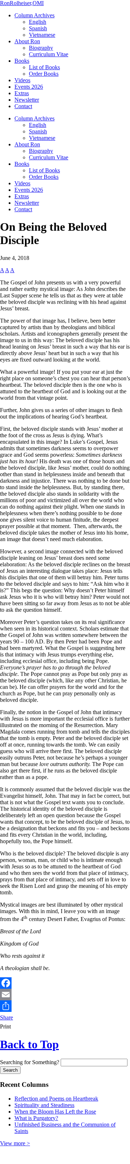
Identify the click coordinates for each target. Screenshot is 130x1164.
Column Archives (34, 15)
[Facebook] (65, 983)
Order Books (43, 74)
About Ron (27, 41)
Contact (23, 106)
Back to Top (29, 1044)
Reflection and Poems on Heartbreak (56, 1099)
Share (6, 1017)
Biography (41, 48)
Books (21, 61)
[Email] (65, 994)
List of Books (44, 67)
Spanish (38, 28)
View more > (15, 1143)
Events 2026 (28, 87)
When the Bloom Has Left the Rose (55, 1111)
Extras (21, 93)
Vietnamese (42, 35)
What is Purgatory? (36, 1118)
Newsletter (26, 100)
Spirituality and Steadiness (44, 1105)
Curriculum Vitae (48, 54)
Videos (22, 80)
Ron (22, 3)
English (37, 22)
